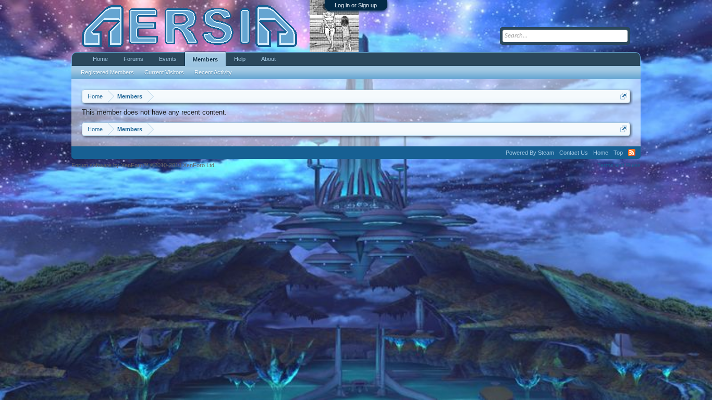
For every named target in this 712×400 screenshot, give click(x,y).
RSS (631, 152)
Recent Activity (213, 72)
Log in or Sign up (356, 5)
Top (618, 152)
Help (239, 59)
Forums (133, 59)
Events (168, 59)
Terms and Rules (619, 165)
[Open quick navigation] (623, 96)
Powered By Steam (530, 152)
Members (205, 59)
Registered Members (107, 72)
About (268, 59)
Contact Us (573, 152)
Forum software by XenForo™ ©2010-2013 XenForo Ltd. (143, 165)
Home (100, 59)
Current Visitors (164, 72)
